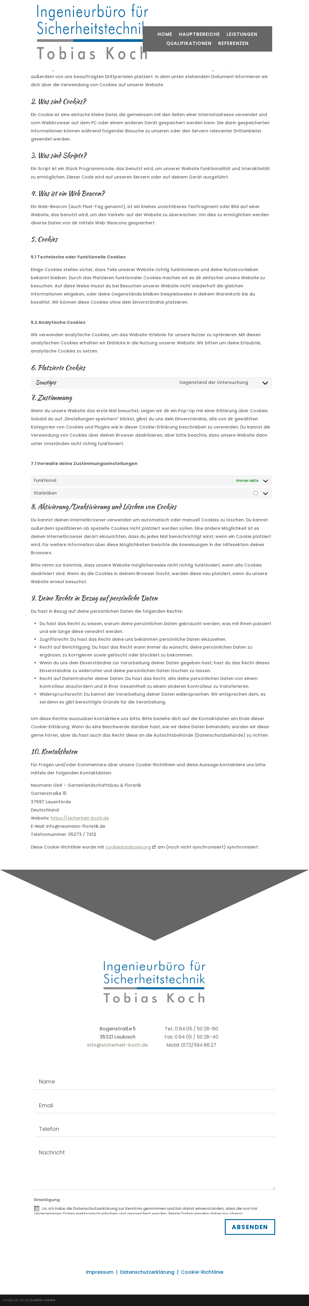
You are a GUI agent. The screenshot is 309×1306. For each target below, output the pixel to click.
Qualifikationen (189, 43)
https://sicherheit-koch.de (80, 818)
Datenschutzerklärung (147, 1272)
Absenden (250, 1227)
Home (165, 34)
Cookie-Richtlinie (202, 1272)
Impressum (99, 1272)
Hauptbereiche (199, 34)
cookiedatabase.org (128, 847)
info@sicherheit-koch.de (117, 1045)
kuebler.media (43, 1300)
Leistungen (242, 34)
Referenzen (233, 43)
